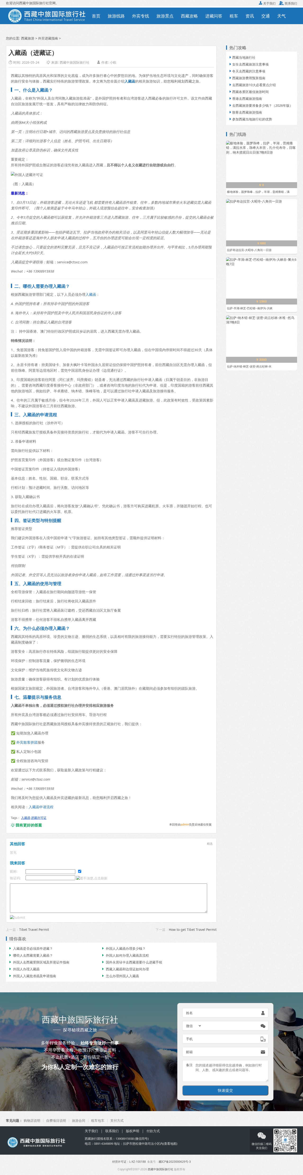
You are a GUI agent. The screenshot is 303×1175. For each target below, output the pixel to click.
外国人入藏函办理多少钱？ (123, 948)
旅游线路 (116, 16)
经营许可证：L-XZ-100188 (129, 1162)
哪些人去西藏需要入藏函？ (30, 955)
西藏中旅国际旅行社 (74, 62)
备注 (189, 1065)
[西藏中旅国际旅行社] (47, 15)
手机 (189, 1039)
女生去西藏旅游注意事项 (248, 64)
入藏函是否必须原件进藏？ (30, 948)
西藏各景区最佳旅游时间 (248, 91)
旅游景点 (165, 16)
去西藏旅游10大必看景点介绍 (252, 85)
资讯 (249, 16)
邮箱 (189, 1052)
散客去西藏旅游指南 (245, 112)
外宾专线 (140, 16)
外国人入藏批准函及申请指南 (32, 976)
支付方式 (117, 1120)
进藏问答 (213, 16)
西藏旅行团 (92, 1138)
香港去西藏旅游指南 (245, 98)
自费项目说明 (56, 1120)
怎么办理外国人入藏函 (120, 976)
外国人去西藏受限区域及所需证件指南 (38, 962)
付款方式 (153, 1131)
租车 (234, 16)
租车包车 (97, 1120)
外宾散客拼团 (27, 742)
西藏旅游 (27, 38)
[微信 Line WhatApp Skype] (194, 1025)
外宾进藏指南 (48, 38)
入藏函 (90, 294)
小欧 (113, 62)
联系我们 (288, 3)
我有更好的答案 (26, 825)
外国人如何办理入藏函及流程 (125, 955)
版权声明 (132, 1131)
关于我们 (267, 3)
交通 (265, 16)
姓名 (189, 1013)
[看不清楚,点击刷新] (91, 878)
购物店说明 (32, 1120)
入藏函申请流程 (41, 806)
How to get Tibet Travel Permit (193, 929)
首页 (96, 16)
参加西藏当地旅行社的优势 (250, 119)
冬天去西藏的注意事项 (246, 71)
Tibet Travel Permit (34, 929)
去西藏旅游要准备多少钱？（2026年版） (260, 105)
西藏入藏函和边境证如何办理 (125, 969)
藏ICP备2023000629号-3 (175, 1162)
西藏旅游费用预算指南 (246, 78)
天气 (281, 16)
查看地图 (170, 1143)
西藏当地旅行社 (241, 57)
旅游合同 (78, 1120)
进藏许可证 (38, 818)
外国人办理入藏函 (24, 969)
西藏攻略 (189, 16)
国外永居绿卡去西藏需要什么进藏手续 (131, 962)
